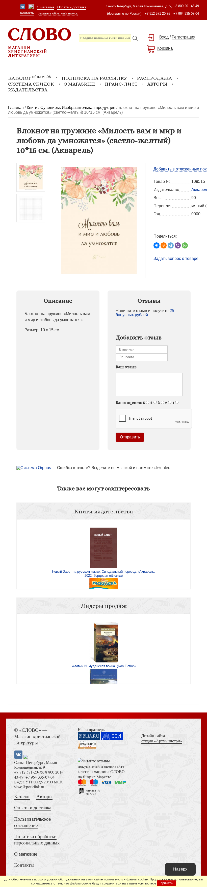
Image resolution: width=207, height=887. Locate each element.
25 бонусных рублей (145, 312)
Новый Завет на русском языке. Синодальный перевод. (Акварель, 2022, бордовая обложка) (103, 573)
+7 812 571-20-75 (157, 13)
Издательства (27, 89)
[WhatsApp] (185, 245)
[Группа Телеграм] (31, 7)
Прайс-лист (121, 84)
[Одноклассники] (164, 245)
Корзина (165, 48)
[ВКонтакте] (156, 245)
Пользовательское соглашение (32, 822)
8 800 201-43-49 (187, 6)
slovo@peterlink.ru (29, 786)
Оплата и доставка (71, 7)
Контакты (27, 13)
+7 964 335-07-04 (186, 13)
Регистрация (183, 37)
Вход (164, 37)
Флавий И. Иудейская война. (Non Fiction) (104, 666)
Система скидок (31, 84)
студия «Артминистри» (161, 740)
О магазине (45, 7)
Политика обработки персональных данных (37, 839)
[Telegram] (171, 245)
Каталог (22, 796)
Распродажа (154, 78)
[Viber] (178, 245)
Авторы (157, 84)
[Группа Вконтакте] (22, 7)
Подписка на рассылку (94, 78)
